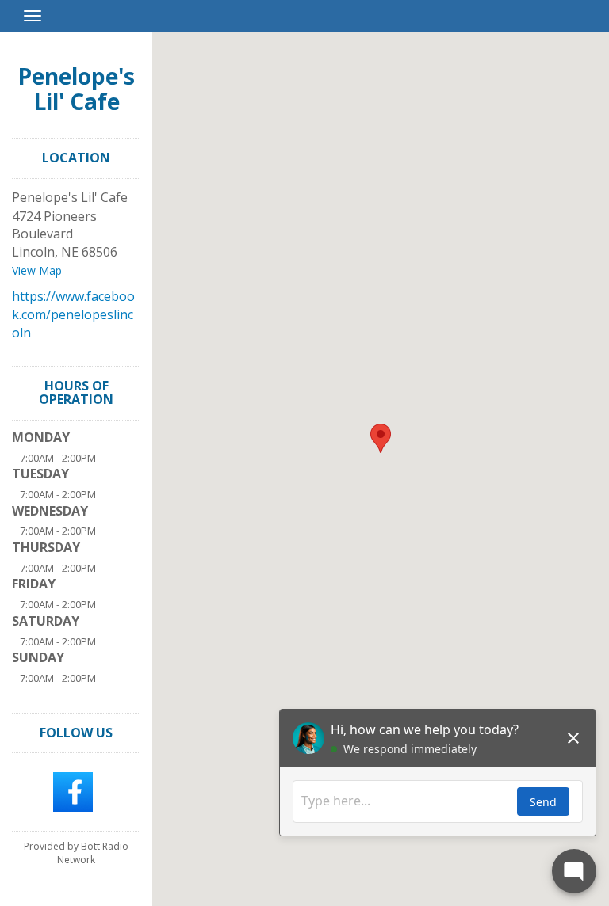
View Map (37, 270)
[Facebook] (73, 790)
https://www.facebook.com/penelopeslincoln (73, 314)
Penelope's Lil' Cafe (76, 88)
